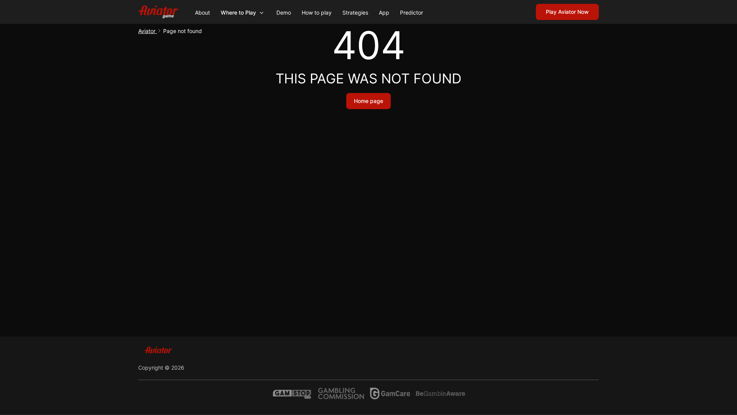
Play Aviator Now (567, 11)
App (384, 12)
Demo (283, 12)
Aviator (147, 31)
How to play (317, 12)
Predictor (411, 12)
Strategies (355, 12)
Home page (368, 101)
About (202, 12)
